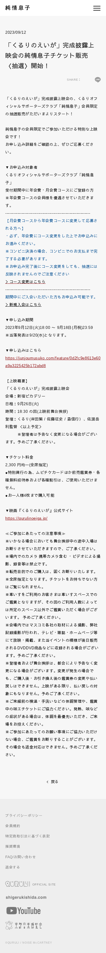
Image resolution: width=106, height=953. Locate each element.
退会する (12, 867)
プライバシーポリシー (24, 815)
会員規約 (12, 826)
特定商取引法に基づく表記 (27, 836)
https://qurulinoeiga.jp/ (26, 518)
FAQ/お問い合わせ (20, 857)
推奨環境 (12, 846)
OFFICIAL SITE (43, 884)
